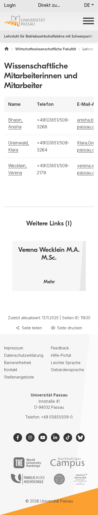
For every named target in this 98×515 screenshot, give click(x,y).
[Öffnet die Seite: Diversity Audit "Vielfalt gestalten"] (80, 479)
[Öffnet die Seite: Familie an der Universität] (28, 479)
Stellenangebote (19, 377)
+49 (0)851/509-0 (57, 417)
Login (10, 5)
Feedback (60, 348)
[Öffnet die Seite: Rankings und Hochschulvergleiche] (27, 462)
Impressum (13, 348)
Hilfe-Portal (61, 355)
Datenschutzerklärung (23, 355)
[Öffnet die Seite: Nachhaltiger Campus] (67, 462)
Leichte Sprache (66, 362)
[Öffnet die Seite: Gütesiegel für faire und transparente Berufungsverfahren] (59, 479)
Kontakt (10, 369)
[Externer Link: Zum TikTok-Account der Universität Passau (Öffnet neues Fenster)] (68, 437)
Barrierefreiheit (17, 362)
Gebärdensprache (67, 369)
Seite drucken (69, 327)
